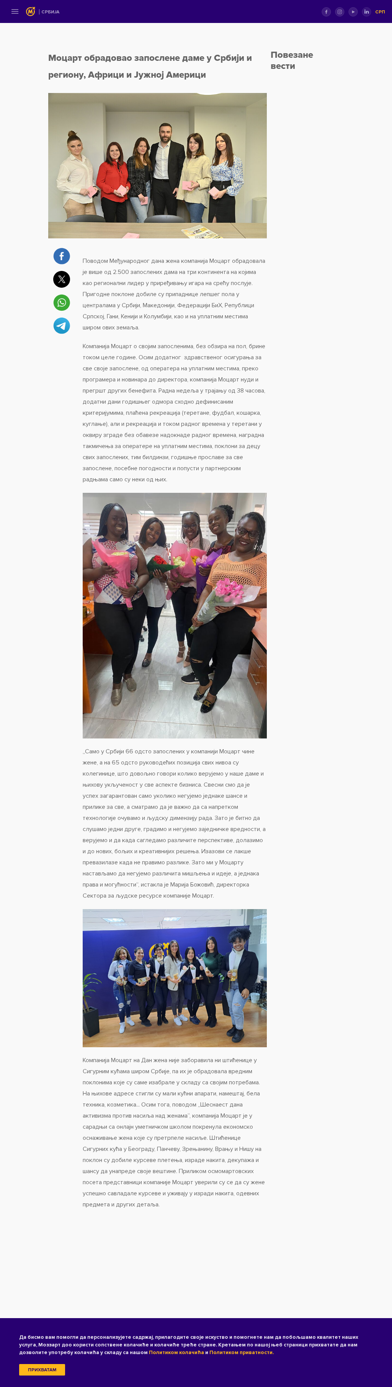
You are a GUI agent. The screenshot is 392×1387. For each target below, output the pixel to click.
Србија (50, 12)
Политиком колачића (176, 1352)
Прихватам (42, 1370)
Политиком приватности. (241, 1352)
